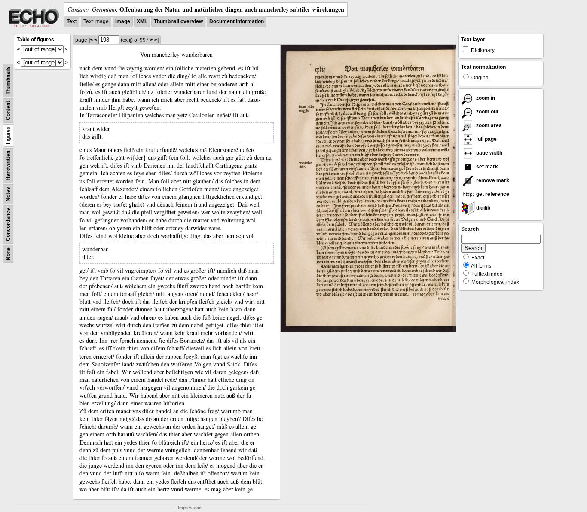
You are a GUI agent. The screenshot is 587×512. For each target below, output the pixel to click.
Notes (8, 194)
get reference (492, 194)
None (8, 253)
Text (72, 21)
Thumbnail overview (178, 21)
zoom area (488, 125)
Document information (236, 21)
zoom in (485, 98)
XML (142, 21)
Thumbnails (8, 80)
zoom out (486, 112)
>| (156, 40)
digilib (482, 208)
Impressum (190, 507)
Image (122, 21)
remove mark (492, 180)
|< (91, 40)
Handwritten (8, 165)
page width (488, 153)
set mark (486, 167)
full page (486, 139)
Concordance (8, 224)
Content (8, 110)
